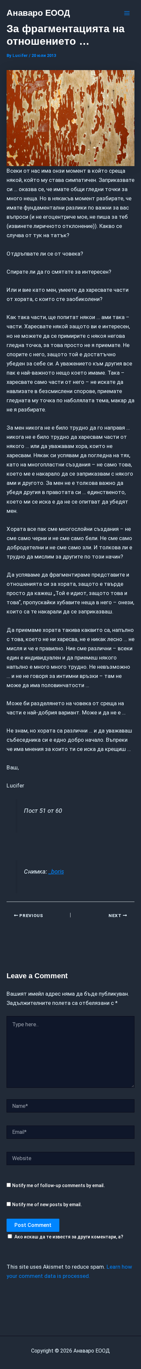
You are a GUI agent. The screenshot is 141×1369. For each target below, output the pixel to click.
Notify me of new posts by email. (47, 1204)
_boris (56, 871)
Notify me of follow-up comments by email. (58, 1185)
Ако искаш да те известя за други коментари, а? (68, 1236)
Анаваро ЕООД (38, 13)
